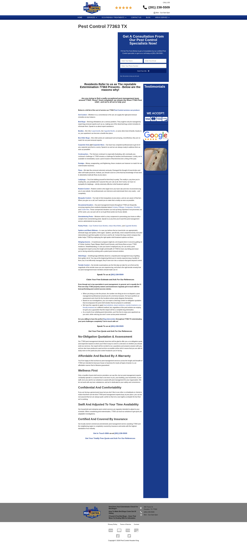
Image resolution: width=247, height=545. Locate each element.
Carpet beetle (96, 131)
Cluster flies (85, 209)
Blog (148, 17)
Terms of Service (125, 524)
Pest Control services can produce (126, 110)
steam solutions (119, 305)
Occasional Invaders (85, 205)
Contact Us (136, 17)
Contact (136, 524)
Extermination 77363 (94, 87)
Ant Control (82, 115)
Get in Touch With (101, 433)
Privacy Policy (112, 524)
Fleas (80, 170)
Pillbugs (121, 207)
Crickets (115, 207)
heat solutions (108, 305)
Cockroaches (83, 154)
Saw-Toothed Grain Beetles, (98, 226)
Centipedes (129, 207)
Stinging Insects (84, 242)
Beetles (81, 131)
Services (91, 17)
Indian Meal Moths (115, 226)
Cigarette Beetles (131, 226)
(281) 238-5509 (157, 53)
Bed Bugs (81, 122)
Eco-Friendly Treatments (113, 17)
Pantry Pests (83, 226)
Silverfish (137, 207)
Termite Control (83, 265)
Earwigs (81, 163)
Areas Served (161, 17)
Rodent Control (83, 189)
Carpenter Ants (83, 145)
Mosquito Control (84, 198)
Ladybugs (82, 179)
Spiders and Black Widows (88, 230)
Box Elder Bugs (84, 138)
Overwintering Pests (85, 216)
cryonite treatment (131, 305)
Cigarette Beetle (109, 131)
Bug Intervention (109, 319)
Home (80, 17)
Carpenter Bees (98, 145)
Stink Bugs (82, 256)
